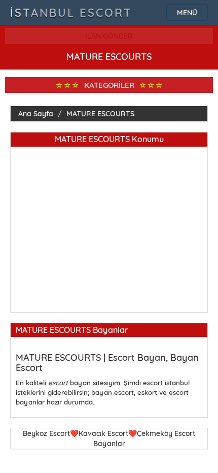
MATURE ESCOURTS (100, 113)
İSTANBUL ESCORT (71, 13)
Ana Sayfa (35, 113)
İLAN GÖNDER (109, 36)
